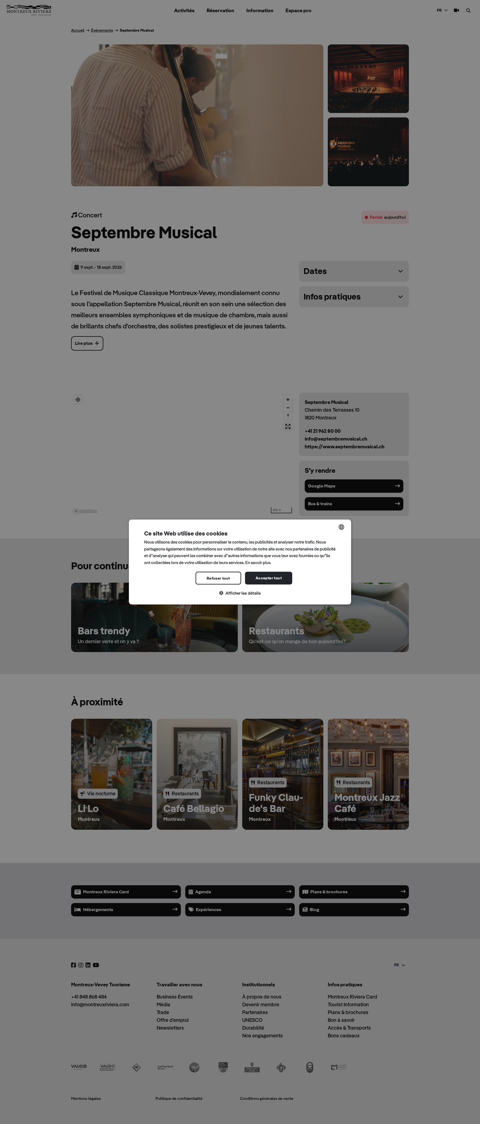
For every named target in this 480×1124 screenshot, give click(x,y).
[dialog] (240, 562)
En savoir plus (258, 562)
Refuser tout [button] (218, 577)
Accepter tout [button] (269, 577)
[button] (240, 593)
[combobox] (341, 527)
